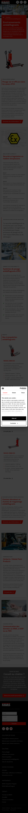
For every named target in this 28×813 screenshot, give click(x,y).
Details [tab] (14, 392)
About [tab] (23, 392)
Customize (13, 423)
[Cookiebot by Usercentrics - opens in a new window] (20, 389)
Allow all (14, 418)
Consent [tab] (5, 392)
